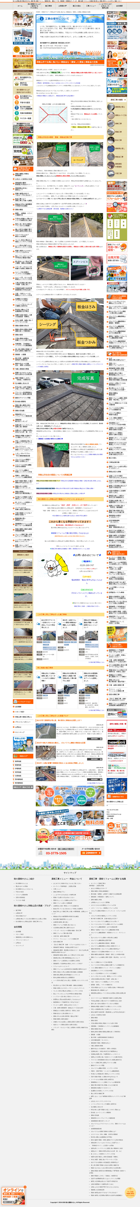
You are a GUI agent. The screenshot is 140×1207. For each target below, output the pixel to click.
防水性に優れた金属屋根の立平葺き (101, 1137)
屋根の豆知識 (19, 410)
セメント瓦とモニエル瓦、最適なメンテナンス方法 (106, 976)
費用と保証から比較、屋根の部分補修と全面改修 (118, 379)
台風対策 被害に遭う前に (60, 922)
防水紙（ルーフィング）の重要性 (101, 1112)
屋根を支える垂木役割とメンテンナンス (22, 487)
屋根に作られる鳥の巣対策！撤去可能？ (117, 680)
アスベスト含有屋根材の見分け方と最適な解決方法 (106, 1060)
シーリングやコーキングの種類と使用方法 (23, 305)
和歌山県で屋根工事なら (23, 717)
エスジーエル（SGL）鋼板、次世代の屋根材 (104, 1134)
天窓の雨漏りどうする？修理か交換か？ (23, 513)
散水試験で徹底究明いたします (62, 919)
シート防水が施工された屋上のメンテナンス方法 (23, 246)
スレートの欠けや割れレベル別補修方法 (116, 408)
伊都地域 (18, 768)
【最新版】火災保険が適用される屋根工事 (50, 438)
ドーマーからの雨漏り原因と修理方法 (22, 508)
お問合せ (18, 727)
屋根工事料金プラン (59, 892)
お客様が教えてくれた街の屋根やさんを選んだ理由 (31, 919)
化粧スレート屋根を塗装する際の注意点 (116, 433)
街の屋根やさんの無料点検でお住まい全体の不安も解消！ (70, 515)
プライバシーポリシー (22, 722)
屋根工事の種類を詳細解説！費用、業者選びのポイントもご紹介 (70, 548)
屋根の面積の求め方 (22, 325)
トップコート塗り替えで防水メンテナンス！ (23, 540)
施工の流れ (77, 6)
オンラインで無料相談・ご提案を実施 (64, 886)
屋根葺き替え (120, 107)
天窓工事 (118, 173)
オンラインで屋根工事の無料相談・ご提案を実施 (117, 558)
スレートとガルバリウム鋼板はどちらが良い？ (117, 302)
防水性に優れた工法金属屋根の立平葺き (22, 310)
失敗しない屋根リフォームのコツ (116, 364)
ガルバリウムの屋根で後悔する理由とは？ (22, 460)
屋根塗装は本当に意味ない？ (21, 189)
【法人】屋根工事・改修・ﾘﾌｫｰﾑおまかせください (118, 699)
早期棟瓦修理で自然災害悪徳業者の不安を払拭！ (23, 289)
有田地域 (18, 772)
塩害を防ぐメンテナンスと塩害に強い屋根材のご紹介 (107, 1148)
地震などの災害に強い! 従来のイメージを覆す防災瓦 (106, 1057)
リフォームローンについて (61, 966)
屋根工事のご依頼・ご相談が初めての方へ (87, 606)
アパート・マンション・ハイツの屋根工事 (66, 939)
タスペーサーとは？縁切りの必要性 (22, 235)
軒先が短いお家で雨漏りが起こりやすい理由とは (23, 388)
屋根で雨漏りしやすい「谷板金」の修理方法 (22, 378)
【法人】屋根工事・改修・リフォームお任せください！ (70, 944)
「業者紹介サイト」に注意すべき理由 (116, 622)
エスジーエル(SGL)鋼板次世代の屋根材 (23, 465)
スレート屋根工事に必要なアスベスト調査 (103, 1062)
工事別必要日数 (114, 462)
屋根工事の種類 (117, 100)
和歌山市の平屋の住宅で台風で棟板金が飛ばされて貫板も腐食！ (75, 488)
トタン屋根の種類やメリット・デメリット (116, 418)
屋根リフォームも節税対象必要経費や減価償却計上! (118, 704)
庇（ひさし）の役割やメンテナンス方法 (23, 503)
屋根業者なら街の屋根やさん (24, 937)
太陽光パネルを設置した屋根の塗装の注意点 (117, 428)
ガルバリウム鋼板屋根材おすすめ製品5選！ (117, 332)
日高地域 (18, 776)
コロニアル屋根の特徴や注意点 (115, 413)
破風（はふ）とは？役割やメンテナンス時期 (23, 546)
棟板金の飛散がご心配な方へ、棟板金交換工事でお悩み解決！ (56, 95)
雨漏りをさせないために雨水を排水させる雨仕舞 (23, 373)
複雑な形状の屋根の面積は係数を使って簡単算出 (105, 1031)
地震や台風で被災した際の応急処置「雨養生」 (23, 315)
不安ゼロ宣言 (20, 892)
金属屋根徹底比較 (96, 1128)
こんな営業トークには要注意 (116, 588)
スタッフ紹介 (19, 712)
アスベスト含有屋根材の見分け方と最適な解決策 (23, 393)
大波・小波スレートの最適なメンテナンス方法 (23, 294)
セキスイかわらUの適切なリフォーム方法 (103, 905)
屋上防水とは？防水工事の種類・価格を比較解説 (23, 262)
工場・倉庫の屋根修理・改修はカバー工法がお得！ (118, 660)
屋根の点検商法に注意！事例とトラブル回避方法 (117, 597)
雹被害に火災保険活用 (97, 1190)
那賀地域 (18, 765)
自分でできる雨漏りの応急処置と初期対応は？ (117, 531)
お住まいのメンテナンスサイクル (101, 1101)
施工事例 (48, 6)
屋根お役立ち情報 (115, 471)
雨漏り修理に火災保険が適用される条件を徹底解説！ (107, 1195)
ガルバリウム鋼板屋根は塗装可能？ (117, 317)
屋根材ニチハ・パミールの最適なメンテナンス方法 (118, 438)
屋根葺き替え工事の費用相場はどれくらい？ (117, 374)
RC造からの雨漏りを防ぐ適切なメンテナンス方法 (24, 497)
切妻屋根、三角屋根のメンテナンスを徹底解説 (23, 344)
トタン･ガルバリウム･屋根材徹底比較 (22, 455)
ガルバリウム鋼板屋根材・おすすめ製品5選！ (104, 927)
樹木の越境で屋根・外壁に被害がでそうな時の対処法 (118, 612)
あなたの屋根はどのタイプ (99, 888)
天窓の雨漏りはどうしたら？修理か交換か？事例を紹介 (107, 987)
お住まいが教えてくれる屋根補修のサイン (117, 384)
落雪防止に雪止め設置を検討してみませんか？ (67, 999)
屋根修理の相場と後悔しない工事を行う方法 (116, 369)
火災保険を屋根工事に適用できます (64, 927)
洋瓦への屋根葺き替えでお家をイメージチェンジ (23, 442)
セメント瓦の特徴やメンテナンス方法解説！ (23, 273)
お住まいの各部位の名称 (23, 179)
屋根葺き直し (120, 148)
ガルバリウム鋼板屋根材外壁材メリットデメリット (118, 342)
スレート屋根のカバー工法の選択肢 (118, 403)
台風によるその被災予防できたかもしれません (118, 476)
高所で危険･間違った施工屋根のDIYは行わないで (24, 481)
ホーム (20, 6)
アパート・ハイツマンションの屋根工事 (116, 690)
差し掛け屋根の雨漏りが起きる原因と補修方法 (23, 350)
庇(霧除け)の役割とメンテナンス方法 (21, 299)
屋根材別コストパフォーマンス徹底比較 (23, 415)
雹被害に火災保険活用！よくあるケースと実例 (117, 541)
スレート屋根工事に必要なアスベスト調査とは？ (23, 535)
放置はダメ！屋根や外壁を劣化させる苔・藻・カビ (106, 1151)
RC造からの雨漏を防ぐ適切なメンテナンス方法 (105, 1074)
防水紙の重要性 (20, 401)
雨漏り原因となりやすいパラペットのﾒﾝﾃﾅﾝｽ (23, 251)
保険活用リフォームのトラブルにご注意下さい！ (105, 1142)
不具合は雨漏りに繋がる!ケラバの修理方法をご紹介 (106, 1001)
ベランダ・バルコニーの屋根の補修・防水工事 (67, 930)
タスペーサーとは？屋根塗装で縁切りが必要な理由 (106, 998)
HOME (38, 12)
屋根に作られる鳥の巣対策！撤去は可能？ (66, 1016)
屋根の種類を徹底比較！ (113, 394)
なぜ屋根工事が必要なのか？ (117, 359)
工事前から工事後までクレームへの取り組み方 (117, 573)
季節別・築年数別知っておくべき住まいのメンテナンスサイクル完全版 (59, 83)
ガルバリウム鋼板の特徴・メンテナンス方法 (104, 1068)
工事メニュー (91, 6)
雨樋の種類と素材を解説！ (61, 1019)
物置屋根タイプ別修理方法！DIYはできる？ (116, 651)
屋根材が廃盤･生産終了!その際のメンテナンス (23, 436)
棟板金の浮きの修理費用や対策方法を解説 (23, 205)
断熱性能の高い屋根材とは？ (20, 519)
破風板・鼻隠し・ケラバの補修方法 (101, 984)
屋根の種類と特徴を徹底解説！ (22, 174)
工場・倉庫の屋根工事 (116, 685)
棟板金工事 (119, 157)
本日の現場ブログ (21, 916)
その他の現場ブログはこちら (95, 783)
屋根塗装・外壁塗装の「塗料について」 (103, 897)
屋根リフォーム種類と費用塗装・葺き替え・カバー (118, 399)
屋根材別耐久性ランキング (21, 420)
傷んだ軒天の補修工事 (97, 1093)
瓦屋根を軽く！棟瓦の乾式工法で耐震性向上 (104, 1051)
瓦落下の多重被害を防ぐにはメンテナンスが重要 (117, 481)
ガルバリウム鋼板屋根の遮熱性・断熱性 (117, 322)
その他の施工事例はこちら (96, 662)
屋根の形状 (19, 335)
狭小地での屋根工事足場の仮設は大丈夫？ (116, 453)
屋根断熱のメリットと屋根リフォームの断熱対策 (23, 524)
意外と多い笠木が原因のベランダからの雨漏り (23, 224)
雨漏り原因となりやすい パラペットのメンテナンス (68, 988)
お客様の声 (63, 6)
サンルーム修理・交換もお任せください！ (117, 656)
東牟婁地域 (19, 783)
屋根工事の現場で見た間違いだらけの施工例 (116, 511)
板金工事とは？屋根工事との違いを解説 (23, 199)
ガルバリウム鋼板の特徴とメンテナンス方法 (23, 471)
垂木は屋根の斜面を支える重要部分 (64, 977)
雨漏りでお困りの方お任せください (64, 897)
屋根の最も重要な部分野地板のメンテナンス (22, 406)
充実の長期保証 (20, 897)
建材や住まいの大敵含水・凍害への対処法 (22, 364)
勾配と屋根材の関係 (22, 369)
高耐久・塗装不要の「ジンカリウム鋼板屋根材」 (105, 1071)
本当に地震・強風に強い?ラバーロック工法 (24, 321)
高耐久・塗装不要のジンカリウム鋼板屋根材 (23, 476)
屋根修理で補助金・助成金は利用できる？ (116, 546)
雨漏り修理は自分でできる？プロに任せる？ (23, 194)
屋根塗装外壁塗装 (118, 165)
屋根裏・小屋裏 (20, 354)
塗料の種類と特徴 (116, 724)
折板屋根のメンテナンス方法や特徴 (101, 970)
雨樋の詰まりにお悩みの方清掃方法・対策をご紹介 (118, 670)
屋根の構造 (19, 209)
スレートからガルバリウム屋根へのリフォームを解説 (118, 307)
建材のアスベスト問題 (22, 398)
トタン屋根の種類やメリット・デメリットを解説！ (106, 968)
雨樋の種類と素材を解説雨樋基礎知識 (23, 530)
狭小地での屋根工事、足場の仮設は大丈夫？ (104, 918)
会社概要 (119, 6)
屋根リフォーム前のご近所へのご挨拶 (116, 568)
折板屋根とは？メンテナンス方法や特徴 (117, 423)
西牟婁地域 (19, 779)
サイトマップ (19, 732)
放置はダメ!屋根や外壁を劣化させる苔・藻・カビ (23, 431)
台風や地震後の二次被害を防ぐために (117, 491)
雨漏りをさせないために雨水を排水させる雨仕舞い (106, 1168)
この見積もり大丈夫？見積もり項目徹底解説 (116, 578)
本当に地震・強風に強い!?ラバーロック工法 (104, 1159)
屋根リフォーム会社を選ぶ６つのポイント (118, 467)
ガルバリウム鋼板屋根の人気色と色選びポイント (105, 946)
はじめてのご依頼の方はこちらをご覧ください (67, 883)
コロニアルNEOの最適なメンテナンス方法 (117, 448)
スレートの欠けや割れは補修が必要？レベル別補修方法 (107, 965)
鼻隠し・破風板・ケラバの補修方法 (23, 214)
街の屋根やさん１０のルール (24, 889)
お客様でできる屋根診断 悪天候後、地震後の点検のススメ (56, 209)
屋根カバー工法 (121, 115)
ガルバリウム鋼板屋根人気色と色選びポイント (117, 327)
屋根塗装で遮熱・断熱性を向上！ (101, 1043)
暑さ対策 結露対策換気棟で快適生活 (22, 359)
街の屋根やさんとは (22, 883)
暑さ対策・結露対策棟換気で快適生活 (102, 1037)
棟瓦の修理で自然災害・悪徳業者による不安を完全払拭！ (108, 1012)
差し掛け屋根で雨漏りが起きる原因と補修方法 (105, 1165)
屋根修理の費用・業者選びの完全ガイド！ (23, 183)
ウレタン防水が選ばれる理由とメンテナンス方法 (23, 240)
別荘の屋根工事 (114, 694)
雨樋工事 (118, 132)
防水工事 (118, 140)
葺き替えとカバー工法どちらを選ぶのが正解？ (117, 389)
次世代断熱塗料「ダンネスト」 (114, 521)
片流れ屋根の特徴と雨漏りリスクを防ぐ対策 (23, 339)
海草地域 (18, 761)
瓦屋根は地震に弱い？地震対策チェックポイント (118, 501)
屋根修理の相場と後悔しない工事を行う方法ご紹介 (68, 955)
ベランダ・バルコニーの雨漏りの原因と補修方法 (23, 267)
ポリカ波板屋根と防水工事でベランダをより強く (118, 665)
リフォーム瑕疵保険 (22, 894)
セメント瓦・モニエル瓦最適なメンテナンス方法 (23, 278)
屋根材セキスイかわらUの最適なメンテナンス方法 (118, 443)
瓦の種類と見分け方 (22, 383)
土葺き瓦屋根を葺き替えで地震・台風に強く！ (23, 283)
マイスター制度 (20, 900)
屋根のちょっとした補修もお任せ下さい (65, 900)
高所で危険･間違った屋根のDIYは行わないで (104, 1076)
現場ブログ (45, 12)
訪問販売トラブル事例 (116, 592)
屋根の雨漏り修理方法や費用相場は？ (23, 492)
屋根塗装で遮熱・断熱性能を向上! (117, 526)
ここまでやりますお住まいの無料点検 (105, 6)
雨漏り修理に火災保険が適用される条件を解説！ (117, 536)
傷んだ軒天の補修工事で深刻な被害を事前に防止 (23, 230)
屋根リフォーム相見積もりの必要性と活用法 (66, 960)
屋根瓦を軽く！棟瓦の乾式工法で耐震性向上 (116, 496)
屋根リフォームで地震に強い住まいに (64, 925)
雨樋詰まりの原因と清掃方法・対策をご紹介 (66, 1010)
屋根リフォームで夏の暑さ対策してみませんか (71, 533)
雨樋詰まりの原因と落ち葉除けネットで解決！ (118, 675)
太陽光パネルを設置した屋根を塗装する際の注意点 (68, 1022)
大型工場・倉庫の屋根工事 (61, 936)
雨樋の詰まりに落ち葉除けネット (63, 1013)
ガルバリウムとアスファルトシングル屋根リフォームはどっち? (24, 448)
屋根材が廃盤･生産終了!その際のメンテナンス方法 (106, 1006)
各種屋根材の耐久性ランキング (100, 1121)
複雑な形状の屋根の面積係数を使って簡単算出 (23, 330)
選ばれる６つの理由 (22, 886)
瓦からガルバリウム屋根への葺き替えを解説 (117, 312)
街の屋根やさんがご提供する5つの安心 (34, 6)
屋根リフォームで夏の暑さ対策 (62, 933)
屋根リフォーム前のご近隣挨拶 (62, 903)
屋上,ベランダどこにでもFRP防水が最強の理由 (23, 257)
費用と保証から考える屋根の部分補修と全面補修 (68, 972)
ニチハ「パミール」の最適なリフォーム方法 (104, 908)
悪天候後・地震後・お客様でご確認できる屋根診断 (106, 894)
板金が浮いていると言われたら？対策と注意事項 (118, 602)
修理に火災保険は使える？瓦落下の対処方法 (118, 486)
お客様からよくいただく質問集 (100, 902)
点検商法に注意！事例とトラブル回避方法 (66, 906)
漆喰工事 (118, 123)
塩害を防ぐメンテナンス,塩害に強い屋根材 (23, 425)
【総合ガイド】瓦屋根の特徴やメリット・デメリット (107, 951)
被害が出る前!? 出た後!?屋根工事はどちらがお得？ (118, 583)
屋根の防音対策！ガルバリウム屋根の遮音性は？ (118, 347)
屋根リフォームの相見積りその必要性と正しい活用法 (118, 563)
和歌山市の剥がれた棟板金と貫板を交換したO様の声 (69, 493)
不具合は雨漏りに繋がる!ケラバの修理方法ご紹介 (23, 219)
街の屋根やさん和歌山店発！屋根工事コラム (29, 921)
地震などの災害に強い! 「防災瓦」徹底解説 (117, 506)
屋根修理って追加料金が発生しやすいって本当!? (117, 607)
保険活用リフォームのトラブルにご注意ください (118, 617)
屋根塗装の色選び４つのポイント (115, 516)
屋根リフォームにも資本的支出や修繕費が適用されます (70, 969)
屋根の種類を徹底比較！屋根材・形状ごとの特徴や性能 (107, 954)
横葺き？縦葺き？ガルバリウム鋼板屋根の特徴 (118, 337)
